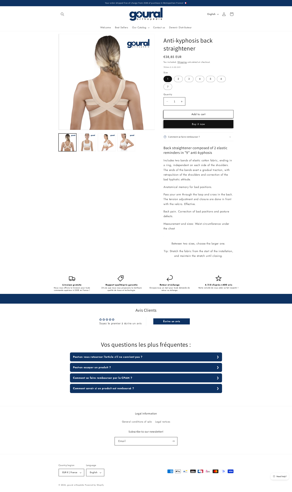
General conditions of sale (137, 421)
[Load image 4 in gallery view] (126, 142)
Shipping (182, 62)
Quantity (167, 94)
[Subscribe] (173, 441)
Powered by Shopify (94, 484)
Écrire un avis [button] (171, 321)
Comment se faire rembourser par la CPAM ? (102, 378)
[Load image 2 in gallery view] (87, 142)
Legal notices (162, 421)
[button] (62, 14)
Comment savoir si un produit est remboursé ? (103, 388)
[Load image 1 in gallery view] (67, 142)
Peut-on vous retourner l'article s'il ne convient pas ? (108, 357)
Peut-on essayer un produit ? (92, 367)
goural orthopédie (75, 484)
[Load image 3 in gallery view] (107, 142)
